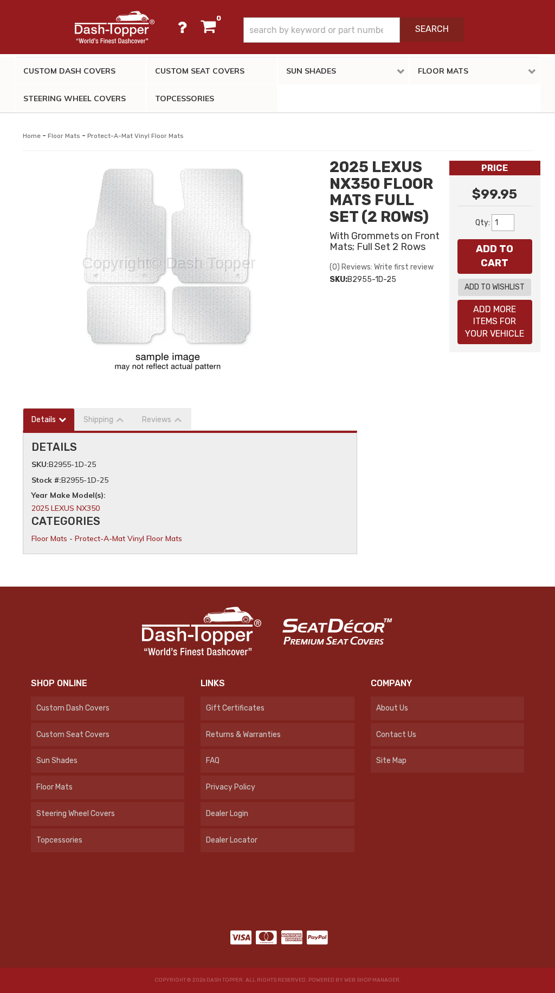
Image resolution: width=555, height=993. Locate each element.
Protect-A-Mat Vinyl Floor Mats (135, 136)
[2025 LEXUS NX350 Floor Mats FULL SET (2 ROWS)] (168, 267)
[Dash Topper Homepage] (114, 27)
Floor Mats (64, 136)
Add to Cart (494, 256)
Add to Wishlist (494, 287)
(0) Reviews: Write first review (382, 267)
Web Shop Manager (371, 980)
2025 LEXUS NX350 (65, 508)
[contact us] (181, 27)
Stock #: (46, 480)
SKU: (338, 279)
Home (32, 136)
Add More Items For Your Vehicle (494, 321)
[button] (353, 30)
